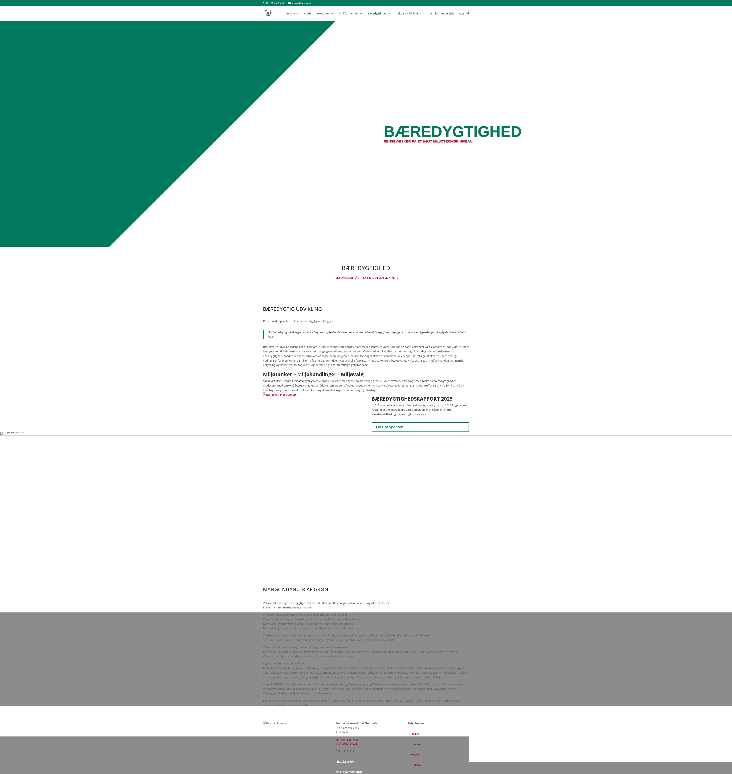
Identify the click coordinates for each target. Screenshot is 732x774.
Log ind (464, 13)
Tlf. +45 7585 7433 (275, 3)
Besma (290, 13)
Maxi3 (307, 13)
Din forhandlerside (442, 13)
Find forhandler (349, 13)
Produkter (323, 13)
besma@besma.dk (347, 744)
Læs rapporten (390, 427)
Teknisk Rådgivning (408, 13)
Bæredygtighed (377, 13)
